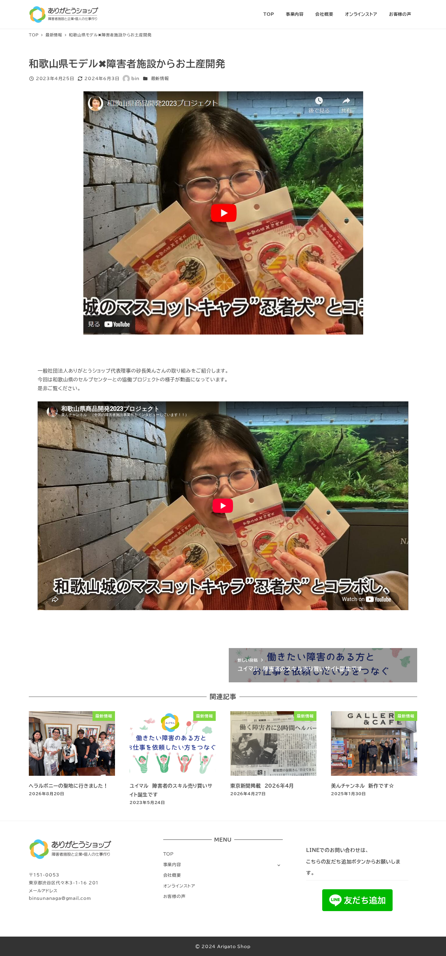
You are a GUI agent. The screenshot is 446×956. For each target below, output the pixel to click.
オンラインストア (179, 885)
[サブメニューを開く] (278, 864)
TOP (168, 854)
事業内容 (172, 864)
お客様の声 (174, 896)
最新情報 (160, 78)
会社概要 (172, 875)
